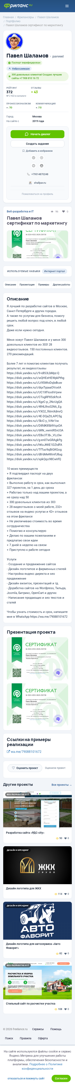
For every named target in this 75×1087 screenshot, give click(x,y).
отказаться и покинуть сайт (26, 1078)
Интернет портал (54, 271)
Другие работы (61, 284)
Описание (10, 284)
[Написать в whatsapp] (41, 157)
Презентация (27, 284)
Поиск (9, 1038)
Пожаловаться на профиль (37, 194)
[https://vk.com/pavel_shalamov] (33, 165)
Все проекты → (62, 784)
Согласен (61, 1078)
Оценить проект (25, 768)
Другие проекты (18, 784)
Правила (25, 1038)
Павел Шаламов (27, 55)
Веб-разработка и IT (20, 211)
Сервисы (38, 1029)
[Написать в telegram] (33, 157)
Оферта (43, 1038)
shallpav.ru (39, 182)
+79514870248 (39, 174)
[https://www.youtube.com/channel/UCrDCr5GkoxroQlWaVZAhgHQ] (41, 165)
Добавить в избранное (39, 150)
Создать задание (37, 143)
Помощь (56, 1029)
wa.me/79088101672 (25, 752)
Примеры (43, 284)
